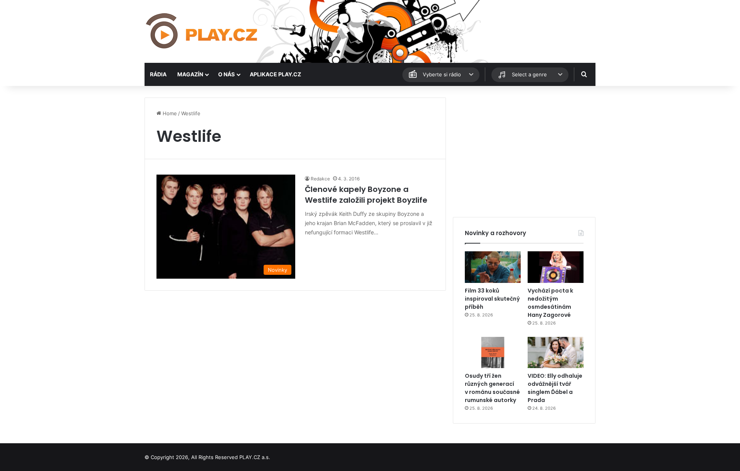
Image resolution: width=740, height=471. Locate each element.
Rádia (158, 74)
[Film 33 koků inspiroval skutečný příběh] (493, 267)
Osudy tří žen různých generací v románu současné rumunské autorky (492, 388)
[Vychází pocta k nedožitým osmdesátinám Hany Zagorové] (556, 267)
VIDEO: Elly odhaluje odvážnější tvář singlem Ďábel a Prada (555, 388)
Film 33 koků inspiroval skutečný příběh (492, 299)
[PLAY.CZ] (202, 31)
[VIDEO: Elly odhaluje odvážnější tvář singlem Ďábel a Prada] (556, 352)
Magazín (190, 74)
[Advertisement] (524, 151)
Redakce (320, 179)
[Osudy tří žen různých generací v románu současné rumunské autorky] (493, 352)
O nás (226, 74)
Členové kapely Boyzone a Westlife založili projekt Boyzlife (366, 194)
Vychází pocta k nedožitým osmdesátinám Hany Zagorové (550, 303)
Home (169, 113)
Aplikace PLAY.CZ (275, 74)
